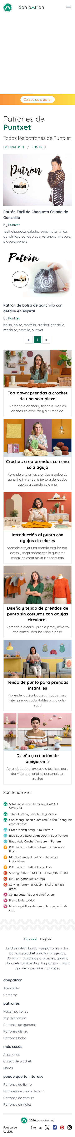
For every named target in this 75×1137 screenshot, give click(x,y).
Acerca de (11, 988)
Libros (8, 1068)
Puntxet (14, 225)
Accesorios (11, 1054)
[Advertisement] (37, 54)
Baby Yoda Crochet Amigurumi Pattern (35, 841)
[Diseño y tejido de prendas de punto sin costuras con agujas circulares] (37, 585)
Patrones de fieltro (17, 1084)
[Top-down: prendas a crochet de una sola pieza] (37, 369)
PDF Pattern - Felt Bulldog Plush (30, 867)
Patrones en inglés (17, 1104)
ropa (43, 231)
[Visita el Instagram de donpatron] (70, 1129)
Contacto (10, 995)
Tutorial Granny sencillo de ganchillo (33, 814)
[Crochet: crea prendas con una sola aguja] (37, 438)
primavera (62, 236)
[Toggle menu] (68, 7)
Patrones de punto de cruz (23, 1091)
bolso (18, 325)
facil (6, 231)
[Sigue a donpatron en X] (47, 1129)
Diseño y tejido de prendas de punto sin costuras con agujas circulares (37, 613)
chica (63, 231)
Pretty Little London (22, 900)
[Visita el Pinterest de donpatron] (62, 1129)
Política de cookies (10, 1129)
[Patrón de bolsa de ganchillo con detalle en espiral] (37, 273)
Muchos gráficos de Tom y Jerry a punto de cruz (38, 908)
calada (32, 231)
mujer (53, 231)
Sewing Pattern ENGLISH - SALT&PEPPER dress (36, 887)
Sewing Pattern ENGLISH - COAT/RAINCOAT (38, 873)
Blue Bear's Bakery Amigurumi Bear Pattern (38, 835)
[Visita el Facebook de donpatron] (55, 1129)
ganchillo (10, 236)
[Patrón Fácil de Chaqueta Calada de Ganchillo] (37, 180)
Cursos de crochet (37, 99)
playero (9, 241)
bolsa (7, 325)
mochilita (10, 330)
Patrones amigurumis (19, 1025)
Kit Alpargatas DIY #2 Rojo (27, 879)
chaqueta (18, 231)
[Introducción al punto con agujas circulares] (37, 511)
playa (36, 236)
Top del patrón (14, 1018)
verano (47, 236)
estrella (24, 330)
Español (30, 939)
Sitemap (36, 1127)
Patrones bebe (14, 1038)
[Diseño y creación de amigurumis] (37, 732)
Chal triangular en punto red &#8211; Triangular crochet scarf (40, 822)
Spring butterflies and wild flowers (32, 894)
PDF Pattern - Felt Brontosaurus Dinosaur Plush (36, 849)
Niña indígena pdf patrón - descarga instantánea (33, 859)
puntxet (22, 241)
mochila (30, 325)
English (45, 939)
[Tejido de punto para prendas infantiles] (37, 659)
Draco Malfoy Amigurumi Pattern (31, 830)
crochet (24, 236)
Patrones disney (15, 1031)
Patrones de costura (19, 1098)
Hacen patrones (15, 1011)
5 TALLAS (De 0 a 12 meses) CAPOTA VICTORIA (33, 806)
